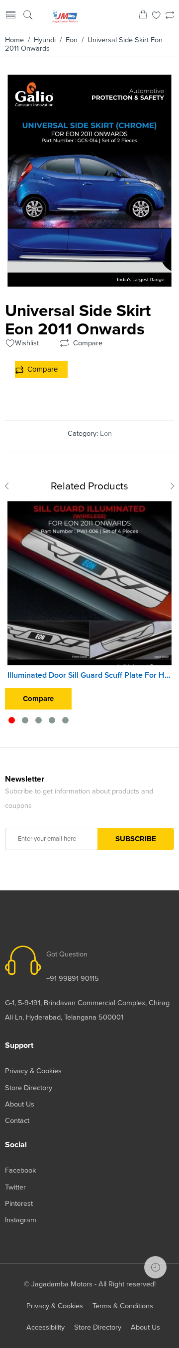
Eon (72, 40)
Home (14, 40)
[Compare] (170, 16)
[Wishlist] (156, 16)
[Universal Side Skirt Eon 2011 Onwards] (89, 282)
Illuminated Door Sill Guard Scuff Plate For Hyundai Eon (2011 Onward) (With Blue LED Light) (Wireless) (89, 675)
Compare (42, 369)
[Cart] (143, 16)
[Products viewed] (155, 1267)
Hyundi (45, 40)
